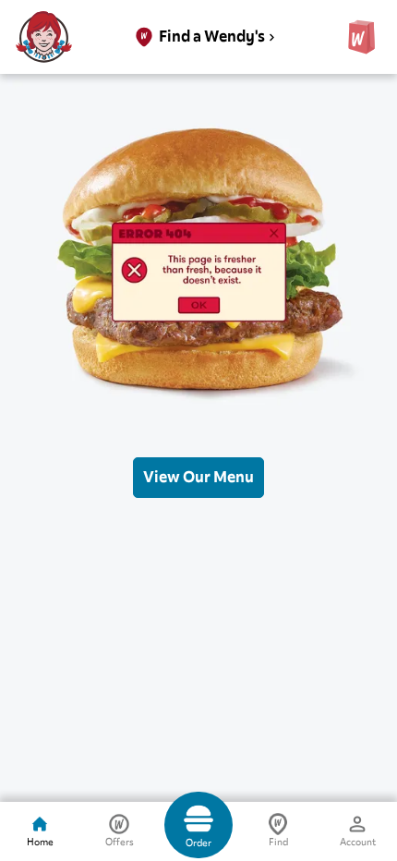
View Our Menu (198, 477)
